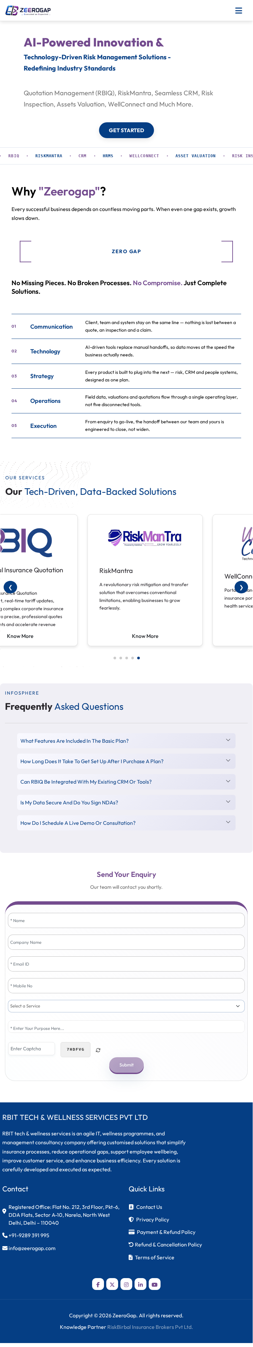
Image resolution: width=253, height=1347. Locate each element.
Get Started (126, 130)
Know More (145, 636)
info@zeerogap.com (32, 1248)
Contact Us (149, 1207)
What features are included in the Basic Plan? (74, 740)
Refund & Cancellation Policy (168, 1244)
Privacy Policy (152, 1219)
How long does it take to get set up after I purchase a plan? (92, 761)
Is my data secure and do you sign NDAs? (69, 802)
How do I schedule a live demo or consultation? (78, 823)
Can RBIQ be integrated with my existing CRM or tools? (86, 781)
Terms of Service (154, 1257)
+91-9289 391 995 (29, 1235)
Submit (126, 1065)
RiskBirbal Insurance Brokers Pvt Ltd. (150, 1327)
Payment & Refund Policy (166, 1232)
